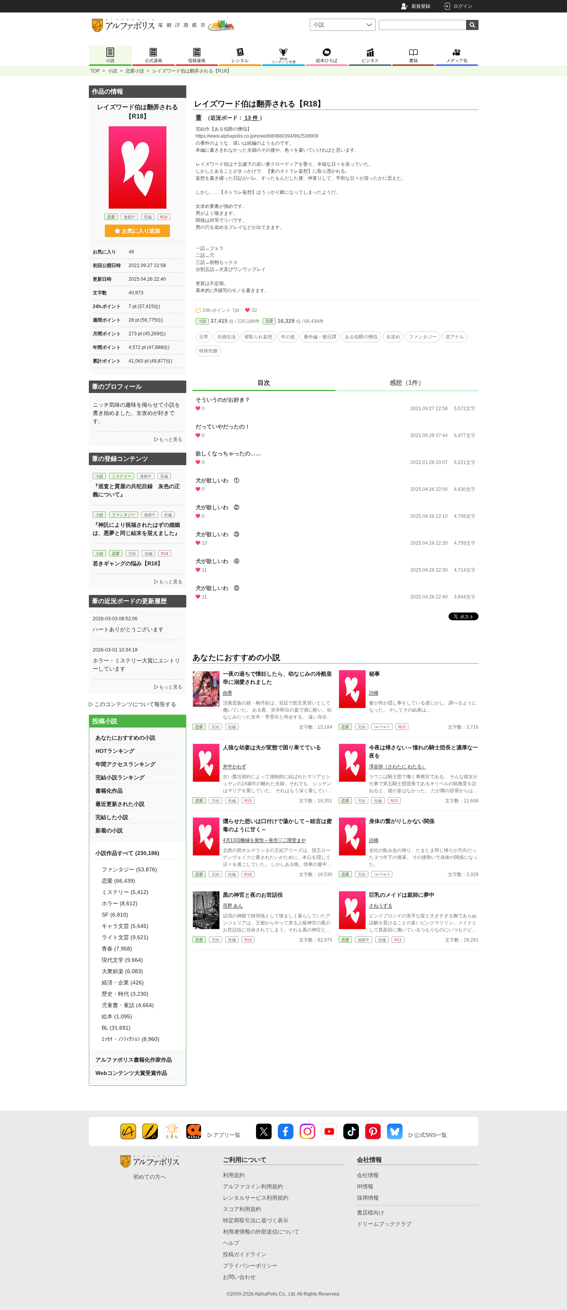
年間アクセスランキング (125, 764)
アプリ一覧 (226, 1135)
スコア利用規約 (242, 1209)
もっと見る (170, 439)
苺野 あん (233, 905)
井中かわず (234, 766)
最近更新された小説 (120, 804)
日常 (203, 337)
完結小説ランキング (120, 777)
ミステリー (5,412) (125, 892)
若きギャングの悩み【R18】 (128, 563)
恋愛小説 (134, 71)
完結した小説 (111, 817)
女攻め (393, 337)
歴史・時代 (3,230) (125, 994)
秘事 (374, 674)
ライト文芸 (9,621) (125, 937)
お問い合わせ (239, 1277)
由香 (227, 693)
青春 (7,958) (117, 948)
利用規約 (234, 1175)
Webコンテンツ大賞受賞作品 (131, 1073)
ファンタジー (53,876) (129, 869)
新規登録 (421, 6)
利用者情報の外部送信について (261, 1232)
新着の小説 (109, 830)
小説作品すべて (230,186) (127, 853)
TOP (95, 71)
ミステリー (121, 476)
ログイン (463, 6)
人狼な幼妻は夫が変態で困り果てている (272, 747)
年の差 (288, 337)
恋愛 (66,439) (118, 881)
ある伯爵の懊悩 (361, 337)
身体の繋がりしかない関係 (402, 821)
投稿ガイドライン (245, 1254)
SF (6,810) (115, 915)
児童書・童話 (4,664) (128, 1005)
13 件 (251, 118)
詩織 (373, 693)
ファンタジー (423, 337)
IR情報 (365, 1186)
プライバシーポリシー (250, 1265)
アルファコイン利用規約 (253, 1186)
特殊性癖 (208, 351)
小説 (112, 71)
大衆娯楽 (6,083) (122, 971)
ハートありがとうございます (128, 629)
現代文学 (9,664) (122, 960)
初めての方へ (149, 1177)
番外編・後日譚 (320, 337)
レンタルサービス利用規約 (255, 1198)
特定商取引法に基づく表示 (255, 1220)
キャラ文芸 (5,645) (125, 926)
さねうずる (380, 905)
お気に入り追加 (141, 231)
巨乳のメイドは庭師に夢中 (402, 895)
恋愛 (269, 321)
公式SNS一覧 (430, 1135)
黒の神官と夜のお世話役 (253, 895)
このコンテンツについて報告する (135, 704)
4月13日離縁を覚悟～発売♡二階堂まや (264, 840)
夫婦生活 (226, 337)
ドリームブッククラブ (384, 1224)
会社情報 (368, 1175)
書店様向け (370, 1212)
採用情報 (368, 1198)
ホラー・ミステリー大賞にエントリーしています (136, 664)
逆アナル (454, 337)
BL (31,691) (116, 1028)
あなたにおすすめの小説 (125, 738)
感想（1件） (407, 382)
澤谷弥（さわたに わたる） (397, 766)
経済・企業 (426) (123, 982)
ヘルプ (231, 1243)
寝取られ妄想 (258, 337)
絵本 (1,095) (117, 1016)
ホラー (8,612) (120, 903)
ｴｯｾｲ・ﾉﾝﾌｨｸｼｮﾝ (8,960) (130, 1039)
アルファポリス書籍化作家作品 (133, 1060)
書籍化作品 (109, 791)
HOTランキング (114, 751)
